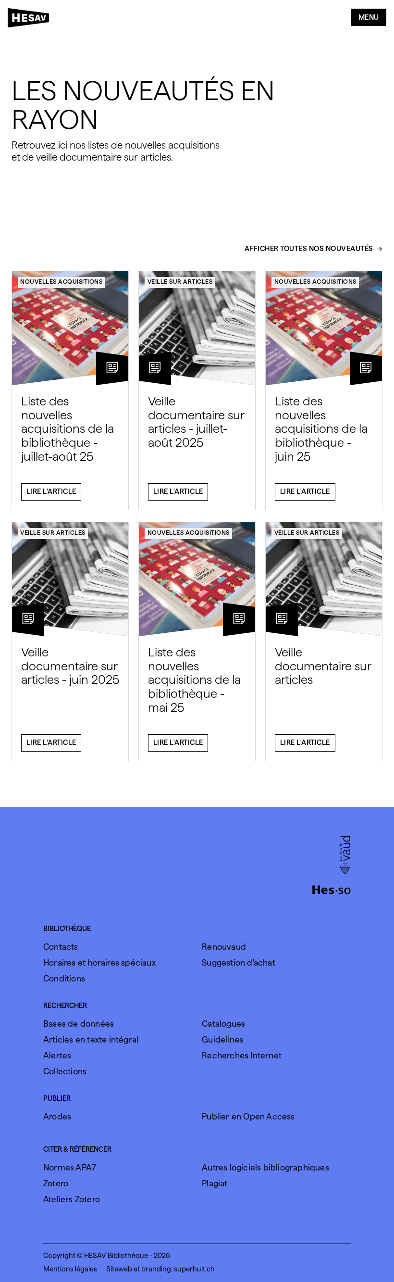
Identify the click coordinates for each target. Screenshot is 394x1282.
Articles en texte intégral (90, 1039)
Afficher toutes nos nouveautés (309, 249)
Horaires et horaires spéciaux (99, 962)
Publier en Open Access (248, 1116)
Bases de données (78, 1023)
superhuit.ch (194, 1269)
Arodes (57, 1116)
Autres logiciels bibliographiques (265, 1167)
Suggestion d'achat (238, 962)
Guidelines (222, 1039)
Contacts (60, 947)
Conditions (64, 978)
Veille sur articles (180, 281)
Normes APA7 (69, 1167)
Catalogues (223, 1023)
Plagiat (214, 1183)
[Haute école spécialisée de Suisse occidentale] (331, 888)
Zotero (55, 1183)
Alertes (57, 1055)
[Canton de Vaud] (345, 856)
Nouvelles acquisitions (61, 281)
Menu (368, 17)
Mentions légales (70, 1269)
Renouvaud (224, 947)
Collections (64, 1071)
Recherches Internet (242, 1055)
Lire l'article (51, 491)
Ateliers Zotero (71, 1199)
